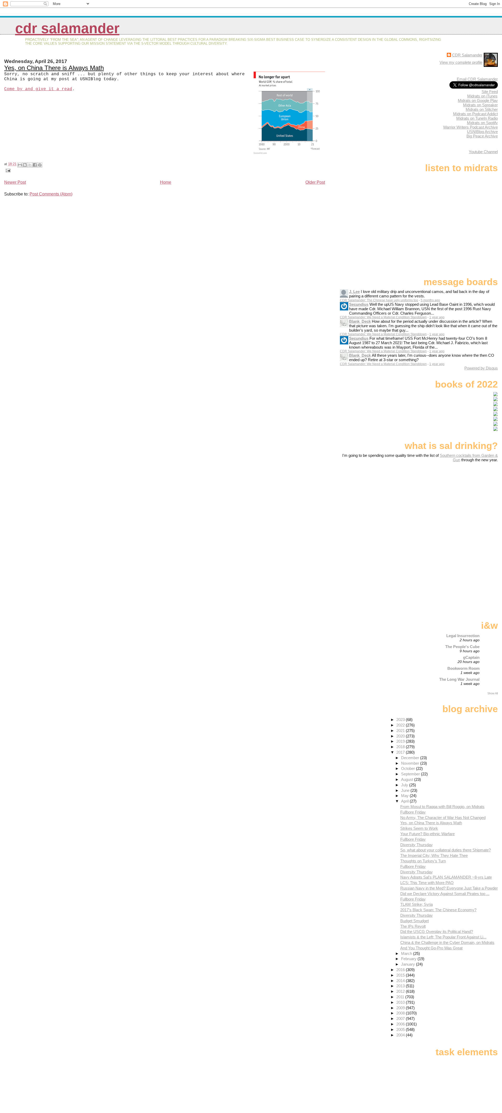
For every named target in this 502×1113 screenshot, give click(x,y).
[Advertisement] (465, 503)
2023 (401, 719)
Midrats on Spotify (482, 122)
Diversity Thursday (416, 845)
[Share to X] (29, 165)
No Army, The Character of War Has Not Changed (443, 817)
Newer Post (15, 182)
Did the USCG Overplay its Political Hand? (436, 931)
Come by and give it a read (38, 89)
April (405, 801)
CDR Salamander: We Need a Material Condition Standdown (383, 317)
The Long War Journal (459, 679)
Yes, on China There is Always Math (54, 67)
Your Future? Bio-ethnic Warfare (427, 834)
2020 (401, 736)
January (408, 964)
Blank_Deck (360, 321)
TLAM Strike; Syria (416, 904)
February (409, 958)
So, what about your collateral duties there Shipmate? (445, 850)
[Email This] (19, 165)
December (410, 758)
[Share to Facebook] (34, 165)
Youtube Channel (483, 151)
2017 (401, 752)
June (405, 790)
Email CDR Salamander (477, 79)
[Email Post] (7, 170)
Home (165, 182)
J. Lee (354, 291)
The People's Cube (462, 646)
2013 (401, 986)
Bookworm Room (463, 668)
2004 (401, 1035)
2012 (401, 991)
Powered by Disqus (481, 368)
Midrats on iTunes (482, 96)
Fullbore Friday (413, 812)
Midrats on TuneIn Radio (477, 118)
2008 (401, 1013)
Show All (492, 693)
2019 (401, 741)
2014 (401, 980)
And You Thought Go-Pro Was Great (431, 948)
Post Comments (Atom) (51, 194)
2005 (401, 1029)
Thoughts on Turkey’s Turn (423, 861)
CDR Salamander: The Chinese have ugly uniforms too (379, 300)
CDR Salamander (67, 28)
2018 (401, 747)
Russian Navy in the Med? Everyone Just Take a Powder (449, 888)
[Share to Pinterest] (39, 165)
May (405, 795)
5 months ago (430, 300)
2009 (401, 1008)
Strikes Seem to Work (419, 828)
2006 (401, 1024)
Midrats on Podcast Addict (475, 114)
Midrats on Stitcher (482, 109)
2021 (401, 730)
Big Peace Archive (482, 136)
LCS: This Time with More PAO (427, 882)
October (408, 768)
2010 (401, 1002)
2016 (401, 969)
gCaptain (471, 657)
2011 (400, 997)
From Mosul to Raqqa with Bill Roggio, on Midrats (442, 806)
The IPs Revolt (413, 926)
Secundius (358, 304)
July (405, 785)
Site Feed (490, 91)
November (410, 763)
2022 (401, 725)
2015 (401, 975)
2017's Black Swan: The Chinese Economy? (438, 910)
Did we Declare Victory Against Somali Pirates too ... (444, 893)
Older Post (315, 182)
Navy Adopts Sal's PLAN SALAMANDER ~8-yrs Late (446, 877)
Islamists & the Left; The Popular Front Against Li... (443, 937)
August (407, 779)
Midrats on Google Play (478, 100)
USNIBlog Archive (482, 131)
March (407, 953)
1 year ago (436, 317)
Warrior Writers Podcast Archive (470, 127)
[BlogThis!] (24, 165)
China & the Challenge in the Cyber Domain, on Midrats (447, 942)
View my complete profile (461, 62)
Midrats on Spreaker (480, 105)
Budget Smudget (414, 921)
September (411, 774)
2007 (401, 1018)
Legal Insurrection (463, 635)
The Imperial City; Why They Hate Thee (434, 855)
